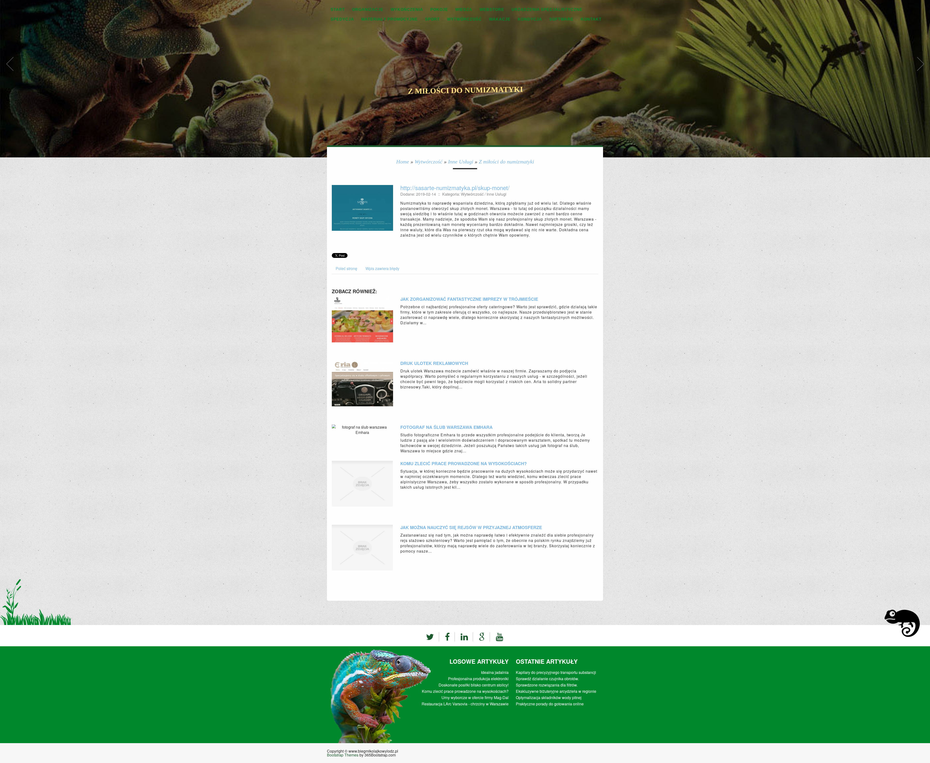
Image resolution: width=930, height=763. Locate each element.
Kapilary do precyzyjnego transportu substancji (556, 672)
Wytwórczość (428, 162)
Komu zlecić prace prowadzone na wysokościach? (463, 463)
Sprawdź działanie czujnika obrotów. (547, 678)
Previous (10, 69)
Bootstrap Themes (342, 755)
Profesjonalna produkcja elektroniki (478, 678)
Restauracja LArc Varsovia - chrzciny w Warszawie (465, 704)
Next (920, 69)
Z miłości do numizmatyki (506, 162)
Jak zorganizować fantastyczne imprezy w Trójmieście (469, 299)
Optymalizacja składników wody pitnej (548, 697)
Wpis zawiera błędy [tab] (382, 268)
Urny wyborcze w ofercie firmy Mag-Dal (475, 697)
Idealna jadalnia (495, 672)
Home (402, 162)
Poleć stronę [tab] (346, 268)
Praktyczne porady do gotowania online (550, 704)
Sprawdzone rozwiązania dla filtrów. (547, 685)
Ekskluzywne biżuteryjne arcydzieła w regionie (556, 691)
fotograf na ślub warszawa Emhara (446, 427)
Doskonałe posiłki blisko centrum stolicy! (474, 685)
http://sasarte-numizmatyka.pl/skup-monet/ (455, 187)
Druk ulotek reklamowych (434, 363)
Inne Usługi (460, 162)
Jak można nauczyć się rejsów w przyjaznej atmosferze (471, 527)
